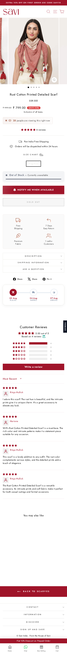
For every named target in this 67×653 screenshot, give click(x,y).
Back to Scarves (36, 591)
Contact (33, 607)
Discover (32, 622)
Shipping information (33, 262)
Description (33, 256)
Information (33, 614)
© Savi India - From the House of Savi (34, 635)
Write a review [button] (34, 367)
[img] (10, 388)
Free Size (33, 163)
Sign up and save (32, 629)
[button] (28, 129)
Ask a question (33, 269)
